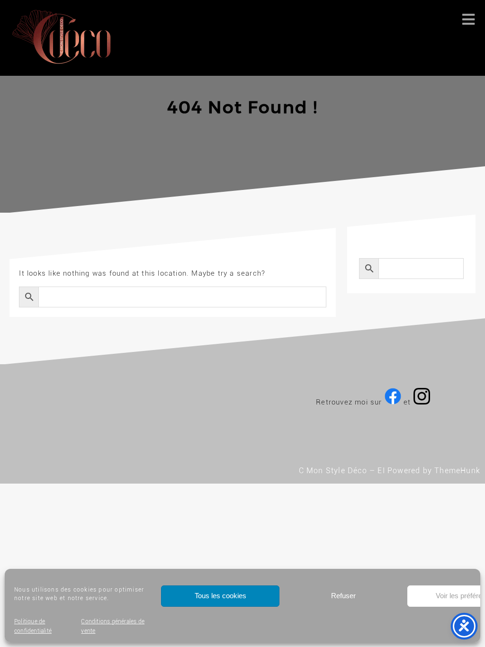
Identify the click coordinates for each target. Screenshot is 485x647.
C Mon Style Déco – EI (342, 470)
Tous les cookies (220, 596)
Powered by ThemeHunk (433, 470)
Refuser (343, 596)
